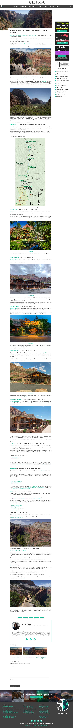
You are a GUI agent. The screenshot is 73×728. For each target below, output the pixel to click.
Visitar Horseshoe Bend (22, 498)
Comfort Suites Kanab (15, 506)
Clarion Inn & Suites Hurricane (16, 481)
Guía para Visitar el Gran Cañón (45, 708)
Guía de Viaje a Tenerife (43, 711)
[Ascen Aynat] (16, 625)
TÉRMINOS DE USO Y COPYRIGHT (31, 725)
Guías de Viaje (40, 6)
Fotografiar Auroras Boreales (28, 712)
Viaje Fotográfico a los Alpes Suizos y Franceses (11, 715)
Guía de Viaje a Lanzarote (44, 712)
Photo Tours (15, 6)
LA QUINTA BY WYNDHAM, (15, 399)
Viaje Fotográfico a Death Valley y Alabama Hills (11, 708)
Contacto (58, 6)
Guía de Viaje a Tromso (43, 716)
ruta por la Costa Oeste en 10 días (23, 43)
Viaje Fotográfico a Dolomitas (8, 713)
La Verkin (12, 443)
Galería (46, 6)
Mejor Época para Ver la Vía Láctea (29, 713)
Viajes (14, 35)
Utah (30, 35)
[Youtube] (38, 721)
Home (11, 35)
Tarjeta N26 (34, 486)
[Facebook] (35, 721)
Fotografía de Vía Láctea (27, 711)
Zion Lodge (44, 81)
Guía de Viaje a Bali (42, 717)
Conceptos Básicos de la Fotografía (29, 708)
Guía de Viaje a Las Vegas (43, 707)
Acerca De (52, 6)
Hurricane (13, 468)
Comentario (11, 666)
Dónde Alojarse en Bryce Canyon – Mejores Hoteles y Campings (41, 657)
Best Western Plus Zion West (16, 457)
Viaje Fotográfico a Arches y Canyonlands (10, 712)
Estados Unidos (25, 35)
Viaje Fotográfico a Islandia (8, 706)
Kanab (11, 491)
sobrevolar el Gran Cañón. (37, 498)
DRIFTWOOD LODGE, (14, 306)
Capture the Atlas (36, 2)
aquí (24, 578)
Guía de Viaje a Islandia (43, 715)
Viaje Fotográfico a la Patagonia (8, 717)
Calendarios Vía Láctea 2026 (28, 707)
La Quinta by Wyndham (15, 458)
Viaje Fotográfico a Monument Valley (9, 710)
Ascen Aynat (26, 624)
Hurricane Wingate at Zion (16, 482)
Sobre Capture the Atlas (62, 713)
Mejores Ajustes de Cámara (28, 710)
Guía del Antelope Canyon (44, 710)
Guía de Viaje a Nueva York (44, 706)
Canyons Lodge (13, 507)
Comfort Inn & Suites (15, 483)
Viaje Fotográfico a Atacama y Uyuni (9, 716)
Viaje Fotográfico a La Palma (8, 711)
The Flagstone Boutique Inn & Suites (17, 508)
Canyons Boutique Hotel (15, 510)
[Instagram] (32, 721)
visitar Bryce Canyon (28, 396)
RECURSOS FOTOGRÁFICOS (27, 704)
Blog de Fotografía (31, 6)
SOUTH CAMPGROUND (14, 565)
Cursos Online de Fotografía (28, 706)
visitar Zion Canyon (22, 77)
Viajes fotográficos (6, 704)
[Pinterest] (41, 721)
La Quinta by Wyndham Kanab (16, 505)
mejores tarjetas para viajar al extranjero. (35, 487)
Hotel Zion (13, 460)
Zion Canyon (34, 35)
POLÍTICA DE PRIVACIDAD (43, 725)
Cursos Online (23, 6)
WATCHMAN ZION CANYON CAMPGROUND (18, 550)
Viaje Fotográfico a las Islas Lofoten (9, 707)
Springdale (13, 124)
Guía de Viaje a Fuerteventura (44, 713)
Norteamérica (18, 35)
